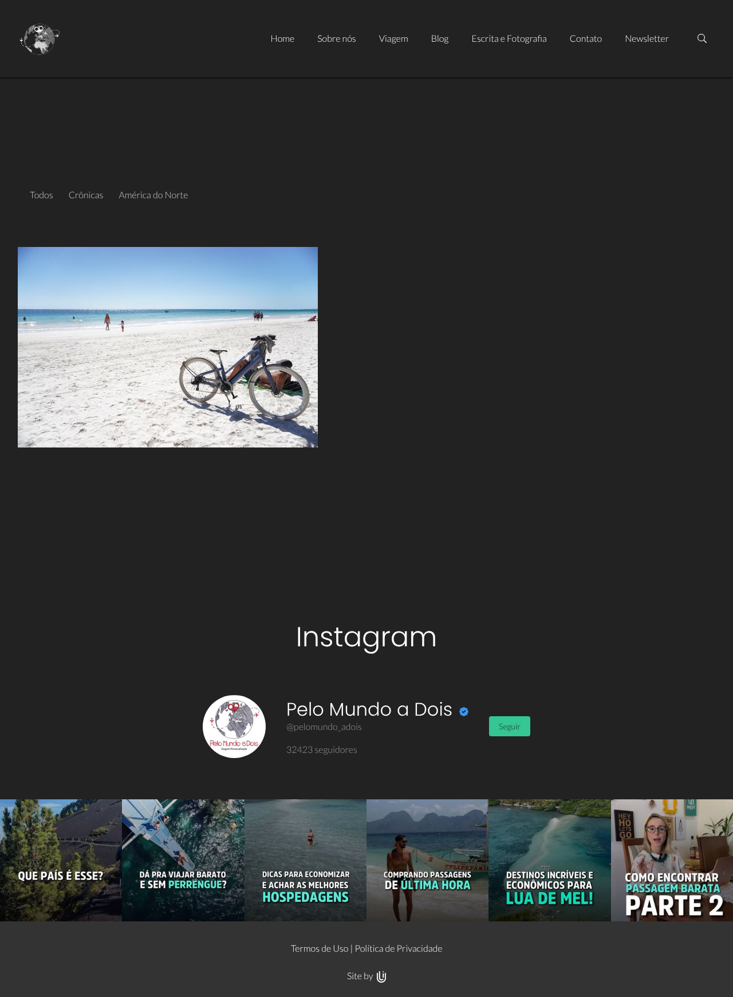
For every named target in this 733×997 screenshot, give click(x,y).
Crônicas (86, 195)
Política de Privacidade (398, 948)
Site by (361, 976)
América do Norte (153, 195)
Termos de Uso (320, 948)
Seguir (510, 726)
